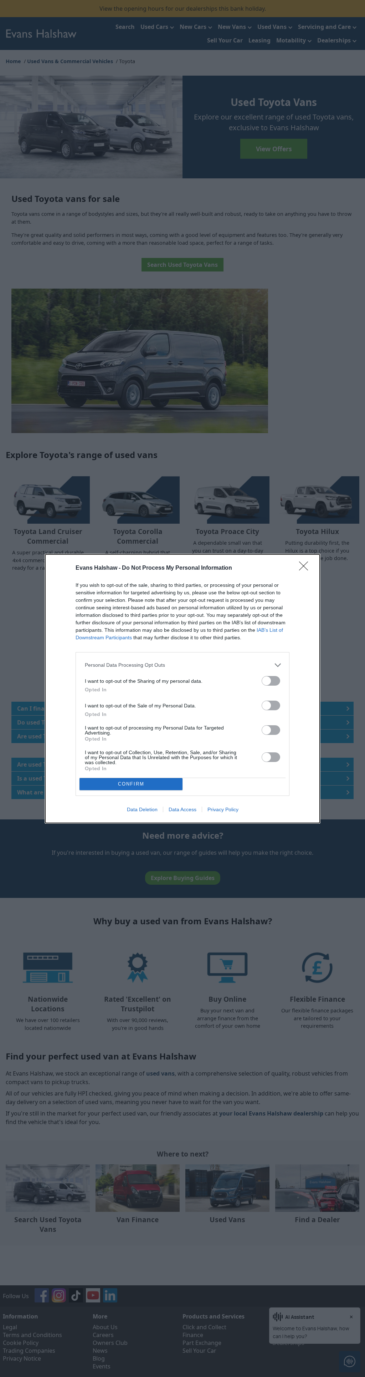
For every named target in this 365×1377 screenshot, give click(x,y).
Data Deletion (142, 809)
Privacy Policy (222, 809)
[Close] (306, 568)
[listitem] (182, 665)
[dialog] (182, 688)
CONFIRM (131, 784)
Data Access (182, 809)
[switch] (271, 681)
